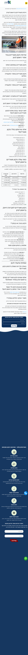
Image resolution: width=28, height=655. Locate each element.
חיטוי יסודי (11, 122)
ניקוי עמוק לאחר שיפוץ (14, 292)
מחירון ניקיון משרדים (14, 125)
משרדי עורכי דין (10, 24)
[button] (26, 3)
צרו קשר (24, 311)
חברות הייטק (23, 25)
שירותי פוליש (6, 122)
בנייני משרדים (17, 25)
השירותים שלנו (19, 8)
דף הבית (24, 8)
